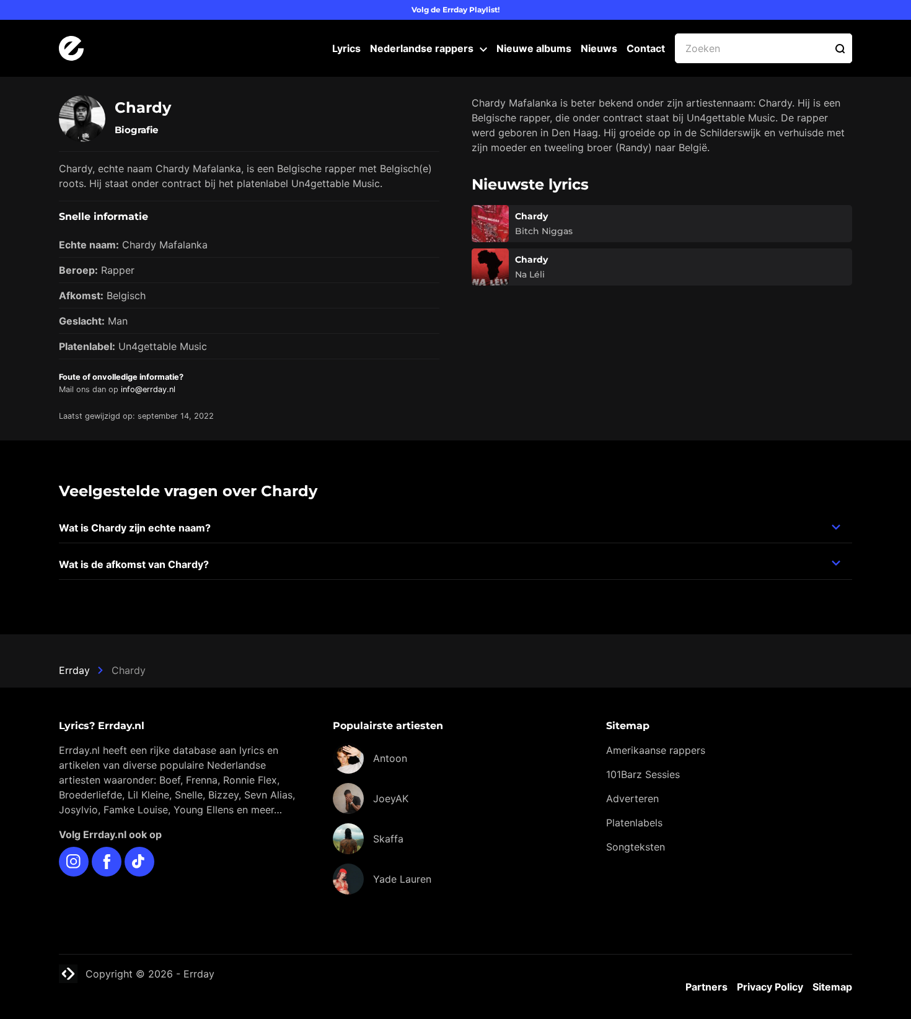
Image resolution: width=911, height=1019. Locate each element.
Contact (646, 48)
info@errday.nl (148, 389)
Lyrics (346, 48)
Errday (74, 670)
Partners (706, 987)
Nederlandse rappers (421, 48)
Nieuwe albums (533, 48)
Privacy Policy (770, 987)
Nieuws (599, 48)
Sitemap (832, 987)
